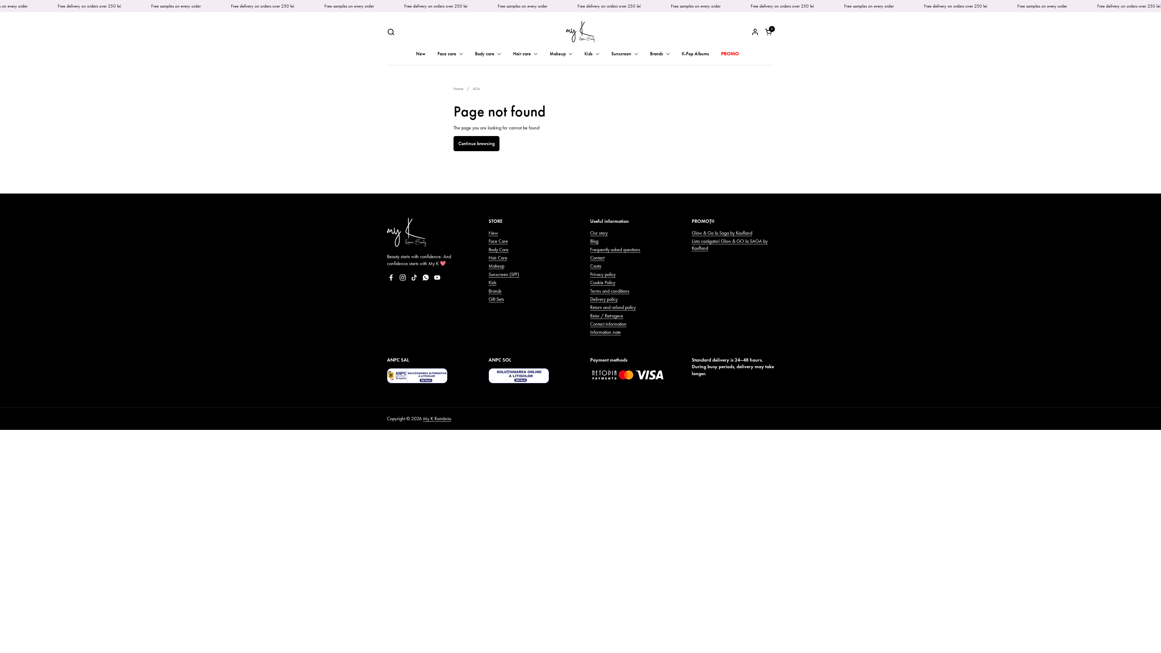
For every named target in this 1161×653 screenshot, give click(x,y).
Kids (492, 282)
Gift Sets (496, 299)
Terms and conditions (609, 291)
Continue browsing (476, 143)
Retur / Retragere (606, 316)
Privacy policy (603, 274)
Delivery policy (604, 299)
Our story (599, 233)
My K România (437, 418)
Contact (597, 258)
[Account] (755, 32)
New (493, 233)
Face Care (498, 241)
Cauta (595, 266)
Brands (495, 291)
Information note (605, 332)
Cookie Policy (602, 282)
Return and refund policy (613, 307)
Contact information (608, 324)
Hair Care (498, 258)
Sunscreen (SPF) (504, 274)
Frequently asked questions (615, 249)
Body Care (499, 249)
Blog (594, 241)
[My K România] (580, 31)
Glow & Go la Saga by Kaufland (722, 233)
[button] (391, 32)
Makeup (496, 266)
